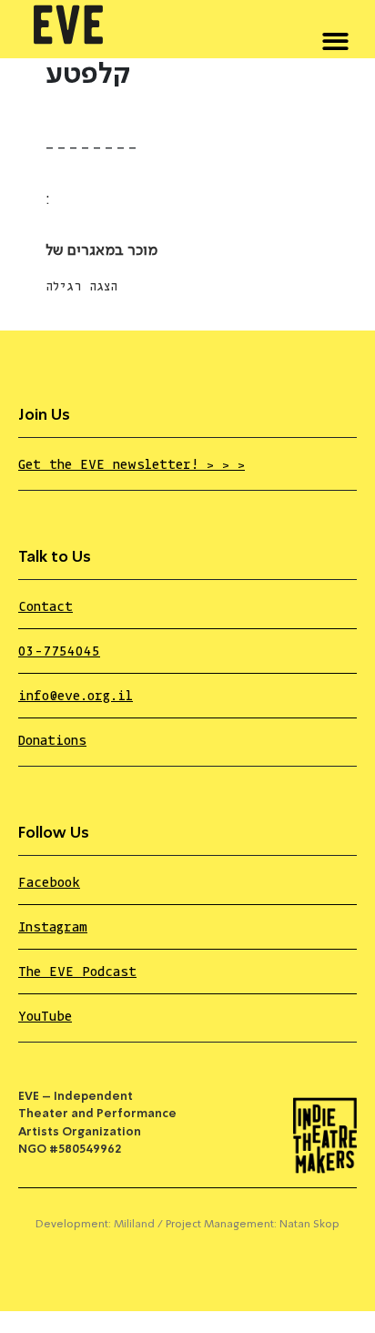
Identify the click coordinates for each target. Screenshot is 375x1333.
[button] (335, 38)
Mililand (134, 1224)
